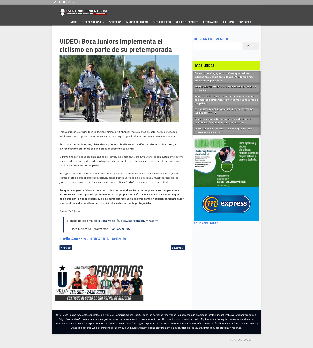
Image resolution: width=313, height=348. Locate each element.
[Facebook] (59, 2)
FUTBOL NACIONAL (92, 22)
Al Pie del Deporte (187, 22)
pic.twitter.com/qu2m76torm (139, 221)
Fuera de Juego (162, 22)
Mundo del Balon (137, 22)
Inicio (73, 22)
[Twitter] (54, 2)
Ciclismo (228, 22)
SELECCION (115, 22)
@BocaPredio (107, 221)
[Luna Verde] (226, 165)
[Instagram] (69, 2)
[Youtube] (64, 2)
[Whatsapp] (73, 2)
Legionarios (210, 22)
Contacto (245, 22)
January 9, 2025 (122, 229)
